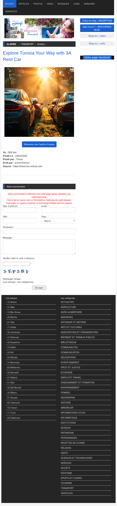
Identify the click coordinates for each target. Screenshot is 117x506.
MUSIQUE (66, 427)
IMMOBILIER (67, 407)
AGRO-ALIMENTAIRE (71, 312)
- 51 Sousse (12, 397)
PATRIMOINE (67, 432)
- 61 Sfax (10, 382)
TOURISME (66, 483)
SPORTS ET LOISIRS (71, 477)
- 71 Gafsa (11, 327)
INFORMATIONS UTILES (73, 412)
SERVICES (66, 462)
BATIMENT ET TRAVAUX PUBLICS (78, 337)
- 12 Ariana (11, 302)
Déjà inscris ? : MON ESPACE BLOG (97, 28)
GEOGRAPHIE (68, 397)
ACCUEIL (9, 4)
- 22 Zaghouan (13, 417)
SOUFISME (66, 472)
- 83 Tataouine (13, 402)
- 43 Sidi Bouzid (13, 387)
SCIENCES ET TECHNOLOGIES (76, 457)
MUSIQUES (63, 4)
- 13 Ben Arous (13, 312)
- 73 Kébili (11, 347)
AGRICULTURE (68, 307)
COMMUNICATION (70, 352)
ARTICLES (24, 4)
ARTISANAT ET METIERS (73, 322)
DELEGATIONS (68, 357)
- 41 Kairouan (12, 337)
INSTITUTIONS (68, 422)
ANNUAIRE (89, 4)
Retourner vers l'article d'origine (39, 144)
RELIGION (66, 447)
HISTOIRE (66, 402)
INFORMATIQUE (69, 417)
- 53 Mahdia (12, 357)
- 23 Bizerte (11, 317)
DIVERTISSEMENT (70, 362)
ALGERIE (11, 44)
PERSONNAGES (69, 437)
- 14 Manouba (13, 362)
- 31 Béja (10, 307)
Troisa (19, 159)
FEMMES (65, 392)
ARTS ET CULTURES (71, 327)
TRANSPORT (27, 44)
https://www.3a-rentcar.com (27, 166)
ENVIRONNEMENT (70, 387)
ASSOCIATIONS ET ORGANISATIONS (79, 332)
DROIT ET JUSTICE (70, 367)
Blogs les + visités (97, 35)
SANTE (64, 452)
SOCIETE (65, 467)
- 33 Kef (10, 352)
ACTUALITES (67, 302)
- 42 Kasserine (13, 342)
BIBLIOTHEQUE (68, 342)
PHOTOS (37, 4)
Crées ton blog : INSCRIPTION (97, 20)
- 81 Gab (10, 322)
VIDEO (50, 4)
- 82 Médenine (13, 367)
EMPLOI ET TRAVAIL (71, 377)
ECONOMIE (66, 372)
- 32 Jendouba (13, 332)
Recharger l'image (12, 278)
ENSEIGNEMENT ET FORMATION (77, 382)
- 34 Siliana (11, 392)
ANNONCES (11, 11)
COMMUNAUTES (69, 347)
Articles (40, 44)
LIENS (76, 4)
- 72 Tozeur (11, 407)
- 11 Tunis (11, 412)
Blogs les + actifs (97, 43)
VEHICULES (67, 493)
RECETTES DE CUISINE (73, 442)
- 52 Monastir (12, 372)
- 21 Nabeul (11, 377)
